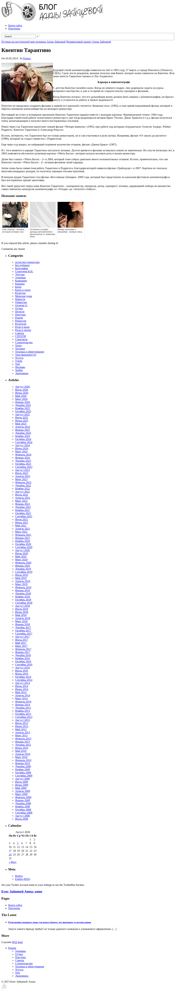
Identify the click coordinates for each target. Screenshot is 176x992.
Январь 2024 (22, 457)
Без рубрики (22, 265)
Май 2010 (20, 750)
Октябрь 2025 (23, 411)
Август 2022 (22, 491)
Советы (19, 333)
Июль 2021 (21, 519)
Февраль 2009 (23, 797)
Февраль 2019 (23, 587)
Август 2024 (22, 445)
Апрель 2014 (22, 695)
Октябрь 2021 (23, 513)
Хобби (19, 370)
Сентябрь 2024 (23, 442)
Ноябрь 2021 (22, 510)
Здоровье (20, 277)
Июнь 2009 (21, 784)
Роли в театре (23, 330)
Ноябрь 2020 (22, 541)
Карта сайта (15, 25)
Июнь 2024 (21, 448)
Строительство (24, 342)
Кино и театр (23, 289)
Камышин (21, 280)
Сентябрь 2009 (23, 775)
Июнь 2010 (21, 747)
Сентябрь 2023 (23, 466)
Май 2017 (20, 642)
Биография (21, 268)
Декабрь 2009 (23, 766)
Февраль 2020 (23, 562)
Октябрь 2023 (23, 463)
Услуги (19, 357)
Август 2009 (22, 778)
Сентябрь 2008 (23, 812)
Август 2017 (22, 636)
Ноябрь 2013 (22, 710)
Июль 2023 (21, 473)
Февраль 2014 (23, 701)
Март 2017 (21, 646)
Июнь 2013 (21, 726)
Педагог (20, 311)
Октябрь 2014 (23, 676)
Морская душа (23, 296)
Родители (20, 323)
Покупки (20, 314)
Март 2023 (21, 479)
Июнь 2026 (21, 392)
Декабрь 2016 (23, 655)
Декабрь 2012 (23, 744)
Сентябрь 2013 (23, 717)
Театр (18, 345)
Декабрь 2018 (23, 593)
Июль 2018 (21, 608)
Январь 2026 (22, 402)
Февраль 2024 (23, 454)
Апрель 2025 (22, 426)
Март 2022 (21, 500)
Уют (17, 364)
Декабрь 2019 (23, 568)
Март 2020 (21, 559)
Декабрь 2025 (23, 405)
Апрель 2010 (22, 754)
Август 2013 (22, 720)
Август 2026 (22, 386)
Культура (20, 293)
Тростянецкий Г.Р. (25, 354)
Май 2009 (20, 788)
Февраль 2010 (23, 760)
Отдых (19, 308)
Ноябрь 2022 (22, 488)
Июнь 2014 (21, 689)
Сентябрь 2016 (23, 664)
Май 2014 (20, 692)
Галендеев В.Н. (24, 271)
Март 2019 (21, 584)
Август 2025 (22, 414)
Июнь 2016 (21, 673)
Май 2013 (20, 729)
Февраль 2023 (23, 482)
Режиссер (20, 320)
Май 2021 (20, 525)
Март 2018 (21, 621)
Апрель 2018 (22, 618)
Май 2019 (20, 578)
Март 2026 (21, 399)
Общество (21, 302)
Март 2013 (21, 735)
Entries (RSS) (22, 879)
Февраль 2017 (23, 649)
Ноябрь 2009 (22, 769)
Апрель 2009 (22, 791)
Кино (18, 286)
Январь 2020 (22, 565)
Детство (20, 274)
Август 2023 (22, 470)
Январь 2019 (22, 590)
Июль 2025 (21, 417)
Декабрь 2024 (23, 433)
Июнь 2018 (21, 612)
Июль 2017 (21, 639)
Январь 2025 (22, 429)
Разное (27, 58)
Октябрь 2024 (23, 439)
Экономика (21, 373)
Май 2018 (20, 615)
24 (10, 854)
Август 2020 (22, 550)
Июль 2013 (21, 723)
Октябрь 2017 (23, 630)
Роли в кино (22, 327)
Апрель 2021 (22, 528)
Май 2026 (20, 395)
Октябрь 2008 (23, 809)
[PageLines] (4, 989)
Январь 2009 (22, 800)
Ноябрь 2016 (22, 658)
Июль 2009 (21, 781)
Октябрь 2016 (23, 661)
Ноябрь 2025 (22, 408)
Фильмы (20, 367)
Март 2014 (21, 698)
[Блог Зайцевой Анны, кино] (52, 19)
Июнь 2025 (21, 420)
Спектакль (21, 339)
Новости (20, 299)
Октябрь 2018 (23, 599)
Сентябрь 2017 (23, 633)
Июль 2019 (21, 575)
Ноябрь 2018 (22, 596)
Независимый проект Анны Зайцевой (88, 41)
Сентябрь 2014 (23, 679)
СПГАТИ (20, 336)
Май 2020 (20, 556)
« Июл (12, 862)
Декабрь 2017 (23, 627)
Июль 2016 (21, 670)
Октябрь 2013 (23, 713)
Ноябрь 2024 (22, 436)
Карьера (20, 283)
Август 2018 (22, 605)
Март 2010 (21, 757)
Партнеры (14, 28)
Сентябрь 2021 (23, 516)
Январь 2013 (22, 741)
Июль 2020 (21, 553)
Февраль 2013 (23, 738)
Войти (19, 876)
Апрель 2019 (22, 581)
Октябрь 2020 (23, 544)
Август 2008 (22, 815)
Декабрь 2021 (23, 507)
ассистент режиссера (27, 262)
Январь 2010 (22, 763)
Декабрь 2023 (23, 460)
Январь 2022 (22, 504)
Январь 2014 (22, 704)
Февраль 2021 (23, 534)
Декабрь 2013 (23, 707)
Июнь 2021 (21, 522)
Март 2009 (21, 794)
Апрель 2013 (22, 732)
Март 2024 (21, 451)
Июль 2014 (21, 686)
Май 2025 (20, 423)
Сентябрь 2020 (23, 547)
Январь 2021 (22, 537)
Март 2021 (21, 531)
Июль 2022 (21, 494)
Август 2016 (22, 667)
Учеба (18, 360)
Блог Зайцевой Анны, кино (21, 891)
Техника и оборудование (29, 351)
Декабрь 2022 (23, 485)
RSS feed (17, 942)
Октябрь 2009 (23, 772)
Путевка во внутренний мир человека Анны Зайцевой (33, 41)
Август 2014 (22, 683)
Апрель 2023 (22, 476)
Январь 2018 (22, 624)
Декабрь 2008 (23, 803)
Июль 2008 (21, 818)
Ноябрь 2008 (22, 806)
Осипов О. (21, 305)
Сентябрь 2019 (23, 571)
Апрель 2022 (22, 497)
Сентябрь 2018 (23, 602)
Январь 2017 (22, 652)
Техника (20, 348)
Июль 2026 (21, 389)
